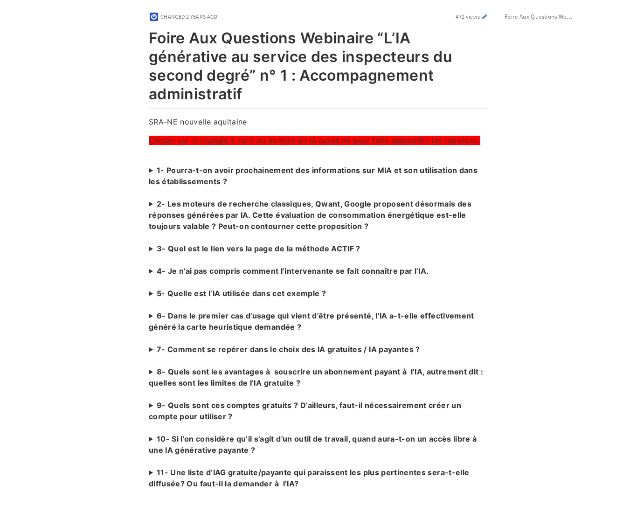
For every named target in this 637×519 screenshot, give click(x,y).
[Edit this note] (484, 16)
